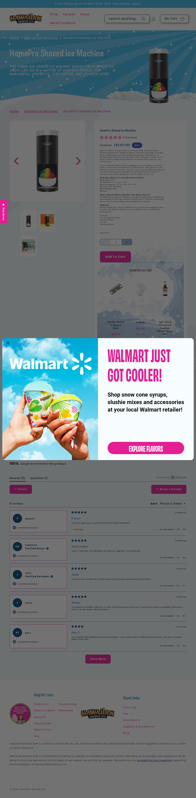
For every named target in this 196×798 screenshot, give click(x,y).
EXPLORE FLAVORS (146, 448)
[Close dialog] (8, 343)
